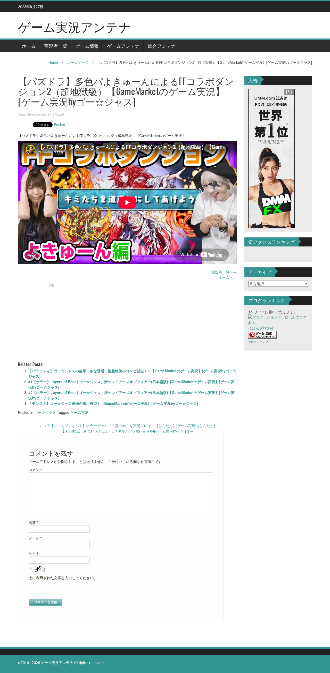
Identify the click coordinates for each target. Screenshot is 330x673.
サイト (34, 553)
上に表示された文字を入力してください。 (63, 578)
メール (35, 538)
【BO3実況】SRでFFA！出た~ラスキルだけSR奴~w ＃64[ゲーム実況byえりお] (127, 431)
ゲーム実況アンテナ (74, 26)
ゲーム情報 (87, 45)
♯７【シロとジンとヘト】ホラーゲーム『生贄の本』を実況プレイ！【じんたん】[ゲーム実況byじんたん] (127, 425)
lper (34, 115)
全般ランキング (258, 341)
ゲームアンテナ (123, 45)
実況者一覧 (55, 45)
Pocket (59, 124)
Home (53, 62)
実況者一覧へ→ (224, 271)
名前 (33, 522)
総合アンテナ (162, 45)
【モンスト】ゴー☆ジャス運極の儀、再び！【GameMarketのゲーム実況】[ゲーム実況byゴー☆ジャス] (113, 403)
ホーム (29, 45)
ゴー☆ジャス (78, 62)
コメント (36, 469)
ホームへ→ (228, 277)
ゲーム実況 (79, 412)
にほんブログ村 (261, 328)
